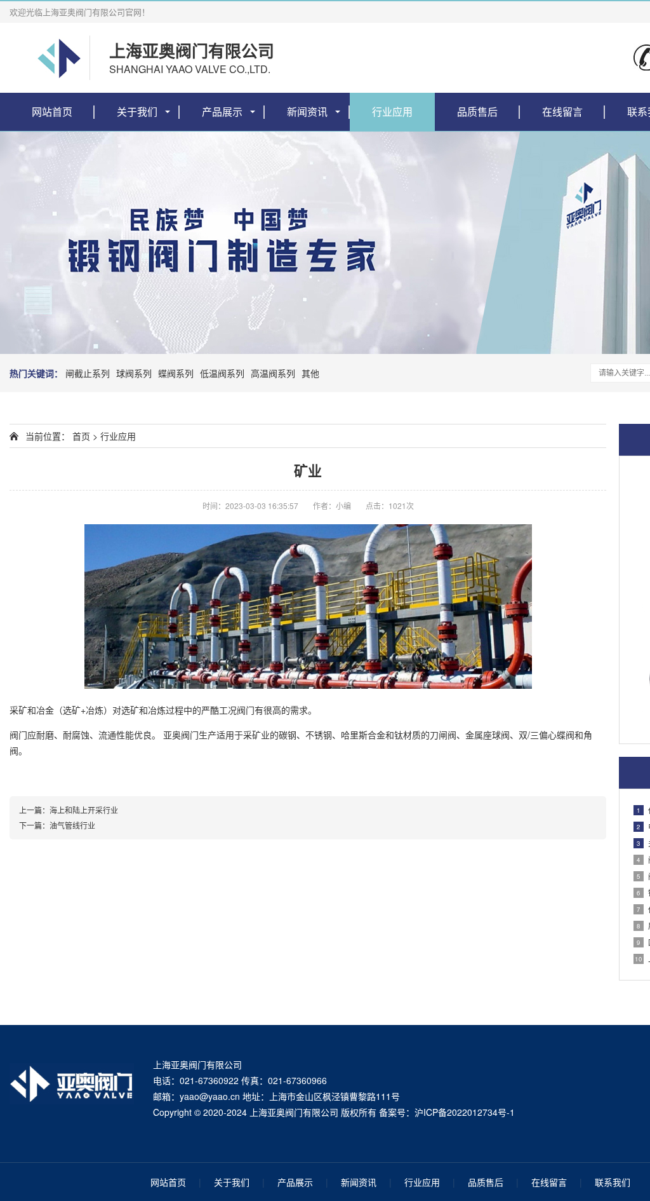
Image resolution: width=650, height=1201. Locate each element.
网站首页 (52, 111)
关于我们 (137, 111)
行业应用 (392, 111)
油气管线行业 (72, 825)
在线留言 (562, 111)
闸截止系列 (87, 373)
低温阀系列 (222, 373)
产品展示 (222, 111)
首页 (81, 436)
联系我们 (612, 1182)
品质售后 (477, 111)
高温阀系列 (273, 373)
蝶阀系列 (176, 373)
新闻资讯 (307, 111)
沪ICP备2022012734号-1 (465, 1112)
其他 (310, 373)
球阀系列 (134, 373)
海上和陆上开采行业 (84, 809)
